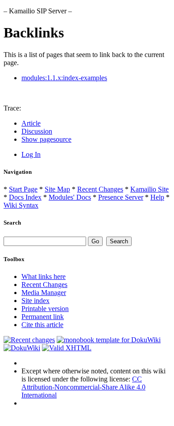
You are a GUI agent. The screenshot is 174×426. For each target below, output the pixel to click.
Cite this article (42, 324)
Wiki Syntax (21, 205)
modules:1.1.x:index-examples (64, 78)
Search (12, 222)
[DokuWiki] (22, 348)
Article (31, 123)
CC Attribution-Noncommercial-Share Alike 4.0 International (83, 387)
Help (157, 197)
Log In (31, 154)
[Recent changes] (29, 340)
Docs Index (25, 197)
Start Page (23, 189)
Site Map (57, 189)
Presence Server (120, 197)
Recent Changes (100, 189)
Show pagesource (46, 139)
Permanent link (42, 316)
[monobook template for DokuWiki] (109, 340)
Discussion (36, 131)
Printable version (45, 308)
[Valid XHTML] (66, 348)
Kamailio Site (149, 189)
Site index (35, 300)
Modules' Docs (70, 197)
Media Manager (43, 292)
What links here (43, 276)
